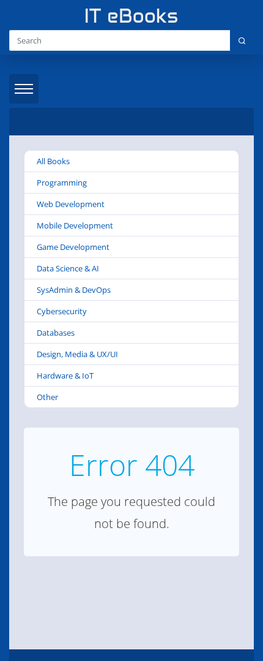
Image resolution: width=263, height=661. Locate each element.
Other (47, 396)
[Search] (242, 40)
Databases (56, 332)
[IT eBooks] (131, 16)
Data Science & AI (68, 268)
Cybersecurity (62, 311)
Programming (62, 182)
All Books (53, 161)
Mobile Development (75, 225)
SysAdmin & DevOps (74, 289)
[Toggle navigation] (24, 89)
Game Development (73, 246)
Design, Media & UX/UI (77, 354)
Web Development (71, 204)
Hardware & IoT (65, 375)
